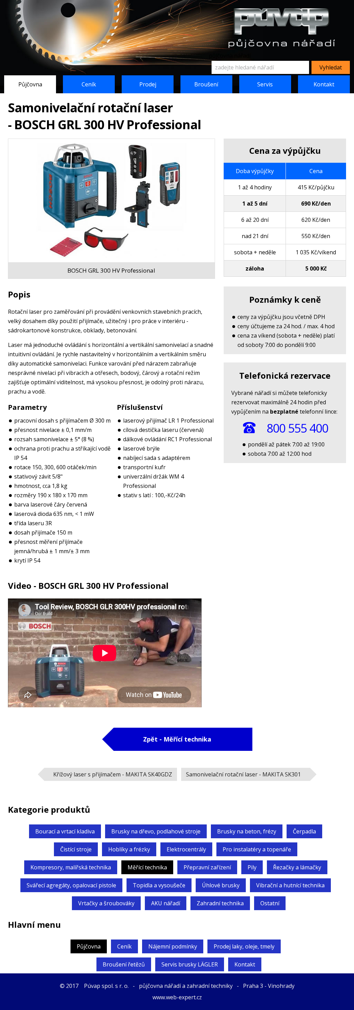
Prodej (147, 84)
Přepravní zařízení (207, 867)
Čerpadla (304, 831)
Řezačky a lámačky (297, 867)
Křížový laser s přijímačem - (112, 774)
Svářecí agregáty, (71, 885)
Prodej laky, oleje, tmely (244, 946)
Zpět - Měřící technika (177, 739)
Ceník (89, 84)
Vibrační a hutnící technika (290, 885)
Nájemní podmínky (172, 946)
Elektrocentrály (186, 849)
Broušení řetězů (124, 964)
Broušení (206, 84)
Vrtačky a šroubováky (106, 903)
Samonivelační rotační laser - (243, 774)
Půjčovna (30, 84)
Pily (252, 867)
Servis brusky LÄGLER (189, 964)
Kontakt (324, 84)
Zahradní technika (220, 903)
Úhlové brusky (221, 885)
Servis (265, 84)
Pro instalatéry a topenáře (257, 849)
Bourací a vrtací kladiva (65, 831)
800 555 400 (297, 428)
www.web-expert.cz (177, 997)
